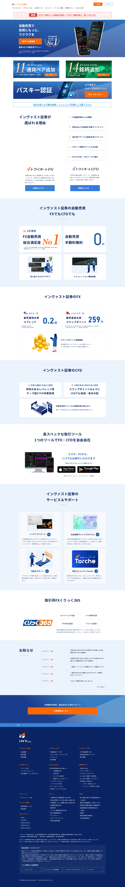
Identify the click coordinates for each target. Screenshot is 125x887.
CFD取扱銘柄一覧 (85, 752)
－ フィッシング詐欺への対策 (89, 786)
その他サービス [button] (38, 8)
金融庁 (82, 813)
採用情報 (23, 757)
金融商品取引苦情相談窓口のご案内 (89, 809)
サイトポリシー (55, 815)
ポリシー (52, 794)
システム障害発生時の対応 (58, 810)
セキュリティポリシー (57, 818)
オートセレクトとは (56, 786)
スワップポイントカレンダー (59, 754)
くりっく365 (25, 768)
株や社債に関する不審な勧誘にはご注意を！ (90, 799)
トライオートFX (16, 8)
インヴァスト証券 (24, 748)
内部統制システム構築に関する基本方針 (62, 803)
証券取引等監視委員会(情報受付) (90, 805)
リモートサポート (85, 771)
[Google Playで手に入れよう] (88, 469)
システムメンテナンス (87, 773)
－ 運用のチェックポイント (59, 779)
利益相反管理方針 (55, 805)
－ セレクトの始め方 (57, 776)
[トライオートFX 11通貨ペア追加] (36, 69)
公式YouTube (25, 825)
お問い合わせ (84, 768)
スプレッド (53, 757)
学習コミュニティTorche (58, 789)
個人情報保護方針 (55, 813)
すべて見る (101, 687)
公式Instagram (26, 828)
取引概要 (53, 760)
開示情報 (23, 754)
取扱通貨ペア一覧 (55, 752)
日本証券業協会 (85, 818)
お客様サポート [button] (69, 8)
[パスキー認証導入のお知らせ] (62, 90)
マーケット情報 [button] (59, 8)
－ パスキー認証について (88, 784)
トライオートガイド (56, 781)
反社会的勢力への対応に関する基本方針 (62, 800)
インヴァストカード (27, 771)
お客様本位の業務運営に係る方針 (60, 797)
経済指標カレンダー (27, 806)
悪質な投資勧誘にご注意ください (90, 803)
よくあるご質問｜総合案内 (88, 776)
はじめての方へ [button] (80, 8)
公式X (22, 817)
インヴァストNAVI (56, 784)
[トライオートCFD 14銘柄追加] (89, 69)
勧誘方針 (53, 808)
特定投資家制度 (55, 821)
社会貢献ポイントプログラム (30, 773)
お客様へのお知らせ (86, 781)
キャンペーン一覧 (26, 797)
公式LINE (24, 820)
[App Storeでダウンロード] (66, 469)
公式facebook (25, 823)
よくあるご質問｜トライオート (89, 779)
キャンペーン (48, 8)
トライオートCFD (27, 8)
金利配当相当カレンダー (87, 754)
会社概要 (23, 752)
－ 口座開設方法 (55, 771)
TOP (18, 725)
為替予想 (23, 809)
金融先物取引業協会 (86, 815)
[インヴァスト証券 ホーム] (19, 4)
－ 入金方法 (54, 773)
